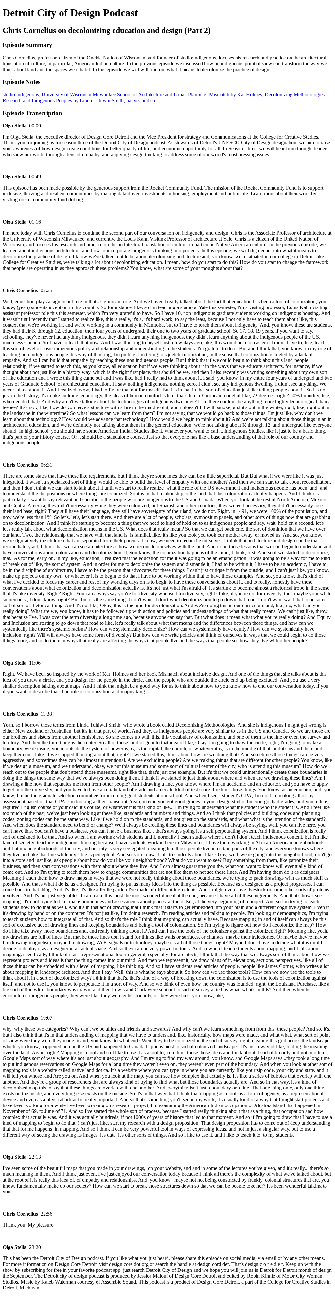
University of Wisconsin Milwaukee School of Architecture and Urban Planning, (125, 94)
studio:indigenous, (22, 94)
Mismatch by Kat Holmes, (237, 94)
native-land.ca (140, 100)
